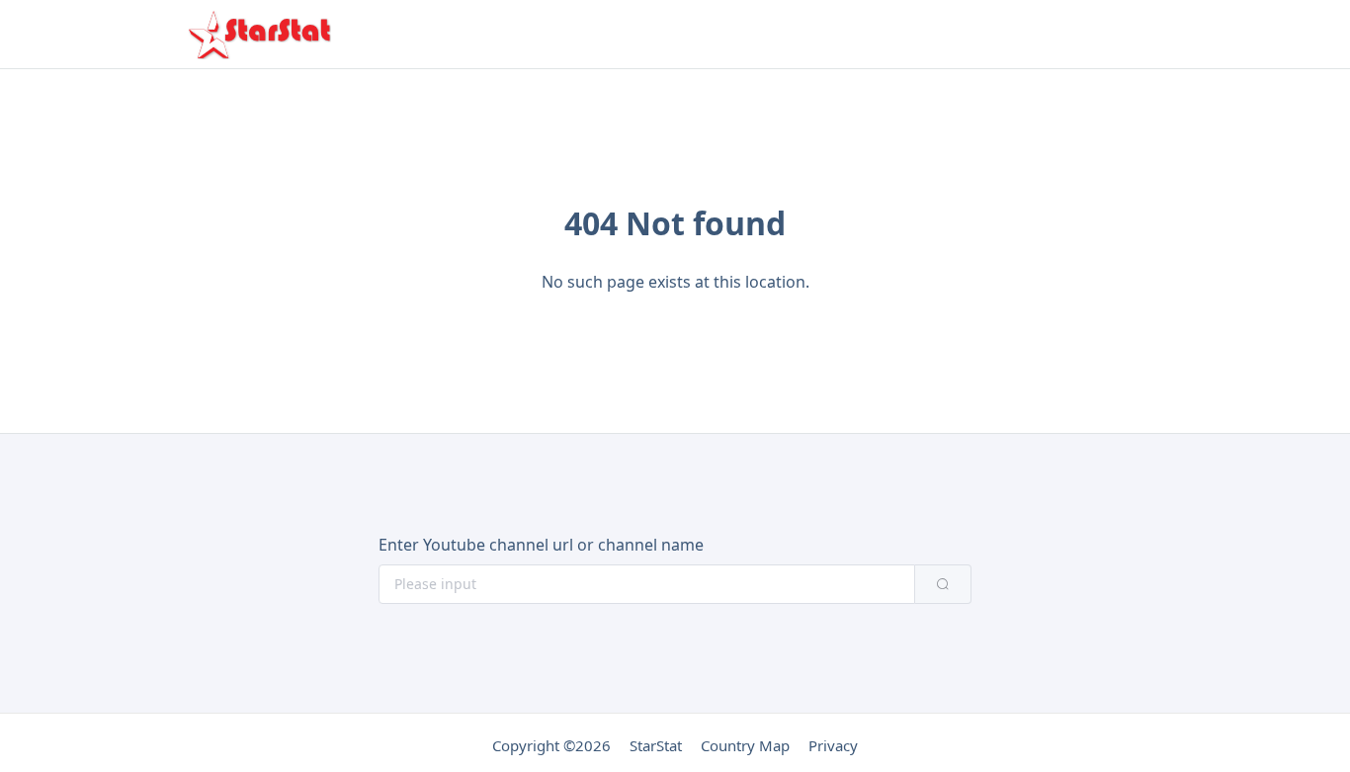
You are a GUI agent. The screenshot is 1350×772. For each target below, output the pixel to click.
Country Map (745, 745)
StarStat (656, 745)
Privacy (833, 745)
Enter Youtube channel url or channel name (541, 545)
